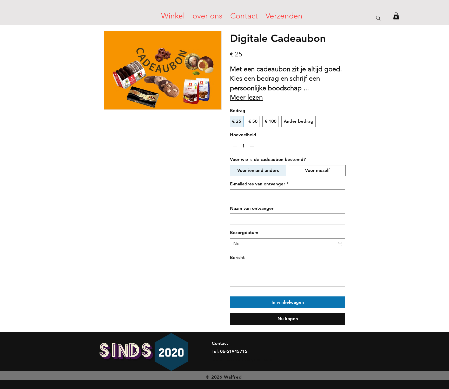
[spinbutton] (244, 146)
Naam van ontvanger (252, 208)
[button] (396, 15)
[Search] (378, 18)
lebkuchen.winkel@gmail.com (242, 359)
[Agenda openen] (340, 244)
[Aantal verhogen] (252, 146)
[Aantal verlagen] (235, 146)
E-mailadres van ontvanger (259, 183)
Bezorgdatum (244, 232)
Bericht (237, 257)
